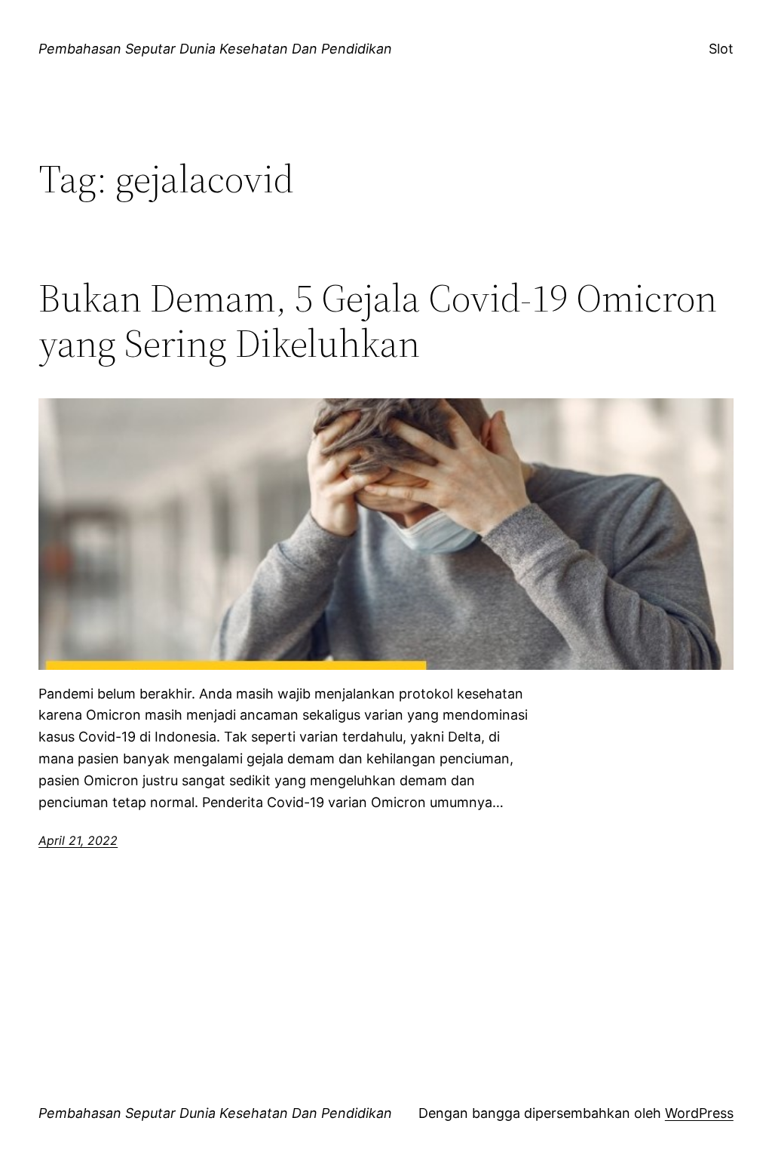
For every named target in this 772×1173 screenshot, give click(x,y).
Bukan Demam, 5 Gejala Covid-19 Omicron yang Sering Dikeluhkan (377, 320)
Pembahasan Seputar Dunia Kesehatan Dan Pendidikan (215, 49)
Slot (721, 49)
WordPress (699, 1113)
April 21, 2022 (78, 840)
